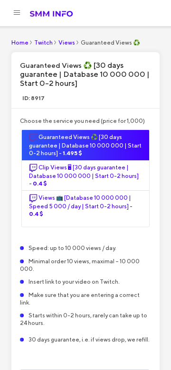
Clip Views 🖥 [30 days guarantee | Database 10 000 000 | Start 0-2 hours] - (84, 175)
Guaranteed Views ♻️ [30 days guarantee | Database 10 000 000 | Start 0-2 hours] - (85, 145)
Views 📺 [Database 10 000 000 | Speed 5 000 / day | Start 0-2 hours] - (81, 205)
